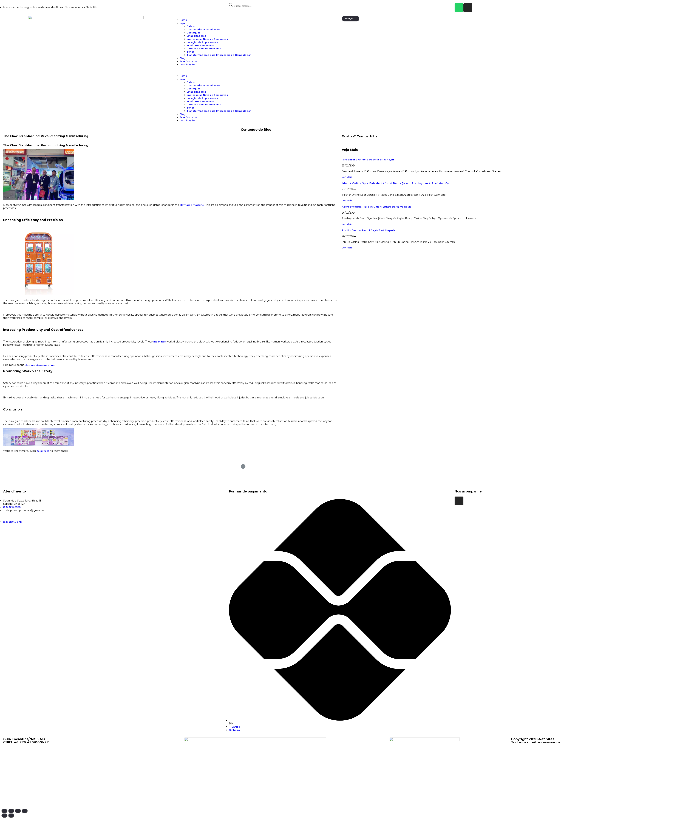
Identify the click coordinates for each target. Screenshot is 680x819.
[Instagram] (467, 7)
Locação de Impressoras (202, 42)
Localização (187, 64)
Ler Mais (347, 176)
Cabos (191, 26)
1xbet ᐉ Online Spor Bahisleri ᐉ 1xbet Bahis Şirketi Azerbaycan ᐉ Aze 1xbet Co (395, 183)
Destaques (193, 32)
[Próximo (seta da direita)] (11, 815)
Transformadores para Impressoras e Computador (219, 54)
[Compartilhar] (11, 811)
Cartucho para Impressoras (204, 48)
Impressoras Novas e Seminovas (207, 39)
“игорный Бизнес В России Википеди (368, 159)
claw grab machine (192, 204)
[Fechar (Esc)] (4, 811)
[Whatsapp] (459, 7)
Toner (190, 51)
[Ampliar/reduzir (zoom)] (25, 811)
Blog (182, 58)
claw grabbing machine (39, 365)
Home (183, 19)
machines (159, 341)
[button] (255, 70)
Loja (182, 23)
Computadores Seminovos (203, 29)
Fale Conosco (188, 61)
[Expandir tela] (18, 811)
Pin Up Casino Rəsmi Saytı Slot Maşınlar (369, 230)
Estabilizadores (196, 35)
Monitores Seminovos (200, 45)
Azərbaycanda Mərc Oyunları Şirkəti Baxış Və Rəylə (377, 206)
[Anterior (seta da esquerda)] (4, 815)
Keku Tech (43, 450)
